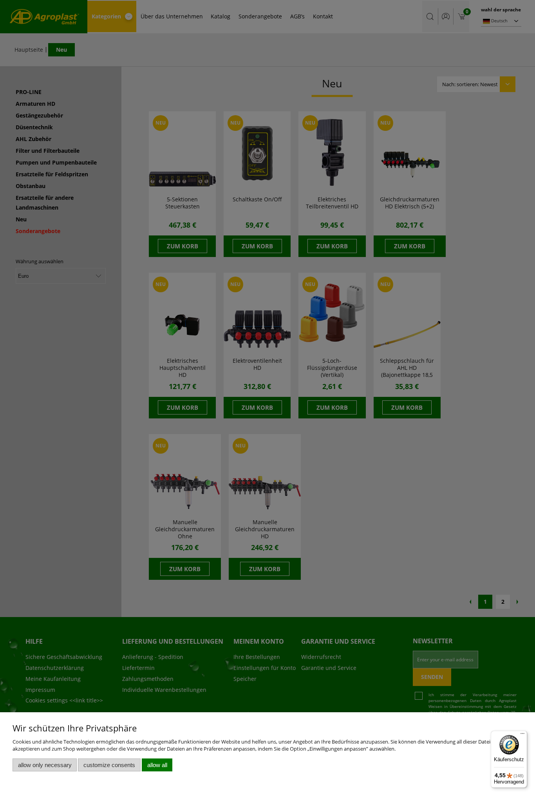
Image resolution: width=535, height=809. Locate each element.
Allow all (157, 765)
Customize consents (109, 765)
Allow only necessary (45, 765)
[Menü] (522, 735)
